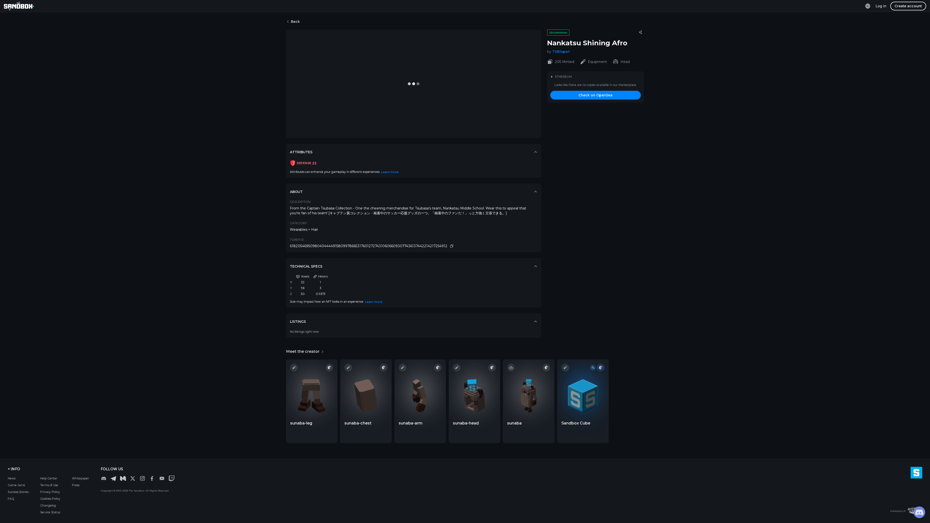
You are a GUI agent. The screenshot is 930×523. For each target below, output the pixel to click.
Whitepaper (80, 478)
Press (75, 485)
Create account (908, 6)
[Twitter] (133, 478)
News (12, 478)
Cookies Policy (50, 498)
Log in (881, 6)
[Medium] (123, 478)
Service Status (50, 512)
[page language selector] (868, 6)
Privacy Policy (50, 492)
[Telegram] (113, 478)
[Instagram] (142, 478)
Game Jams (16, 485)
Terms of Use (49, 485)
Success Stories (18, 492)
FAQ (11, 498)
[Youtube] (162, 478)
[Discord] (104, 478)
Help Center (48, 478)
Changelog (48, 505)
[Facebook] (152, 478)
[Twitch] (171, 478)
